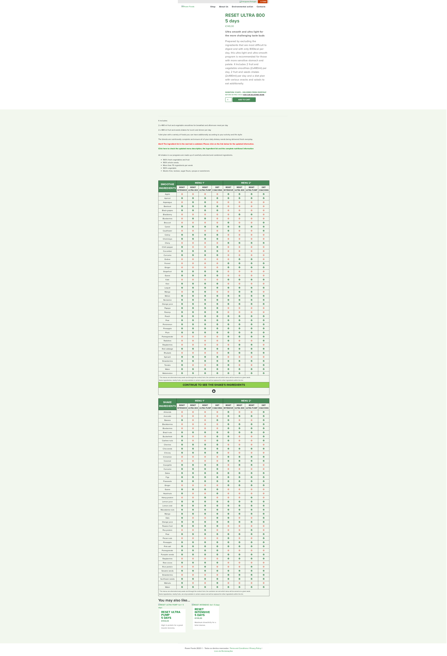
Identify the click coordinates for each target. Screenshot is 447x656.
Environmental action (242, 6)
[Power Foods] (187, 7)
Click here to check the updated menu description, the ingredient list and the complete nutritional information (206, 148)
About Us (223, 6)
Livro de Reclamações (223, 651)
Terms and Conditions (239, 648)
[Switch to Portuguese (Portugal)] (248, 1)
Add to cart (244, 99)
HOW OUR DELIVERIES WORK (253, 95)
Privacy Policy (255, 648)
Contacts (261, 6)
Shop (212, 6)
